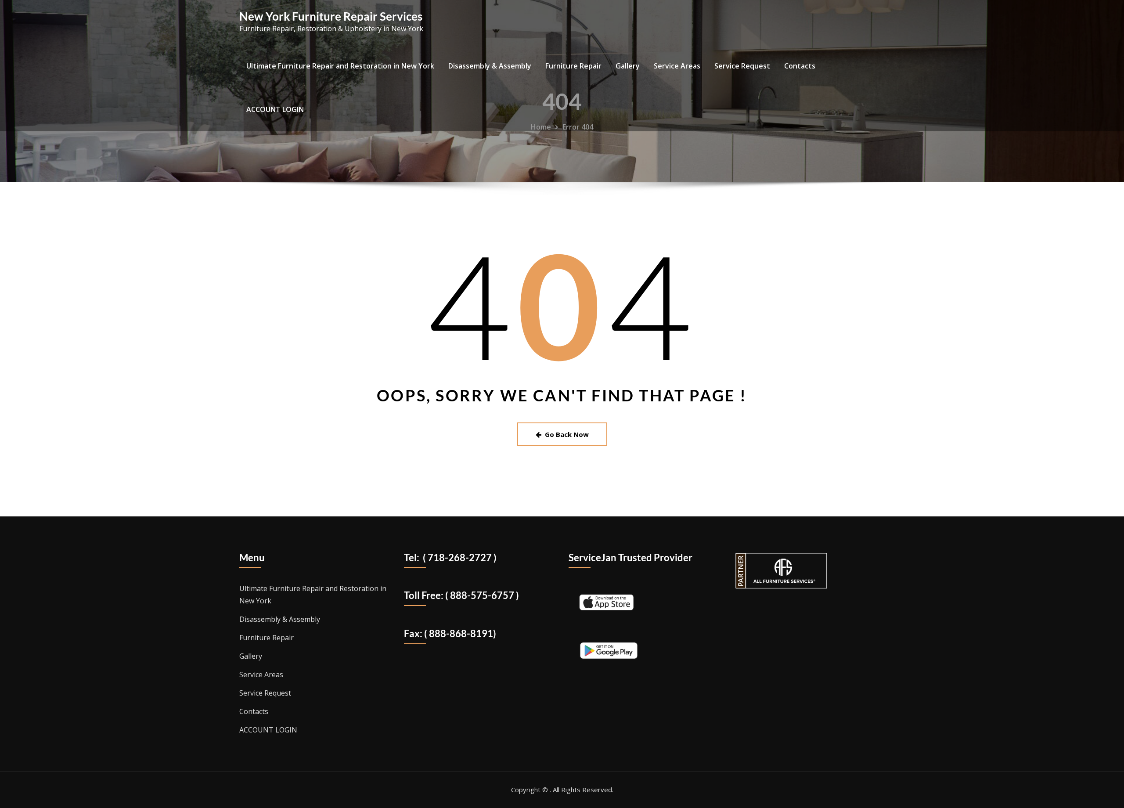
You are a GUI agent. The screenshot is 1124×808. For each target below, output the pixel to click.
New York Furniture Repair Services (330, 16)
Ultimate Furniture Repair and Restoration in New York (340, 66)
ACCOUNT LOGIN (275, 109)
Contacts (799, 66)
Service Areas (677, 66)
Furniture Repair (573, 66)
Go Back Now (567, 434)
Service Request (742, 66)
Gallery (628, 66)
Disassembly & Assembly (489, 66)
